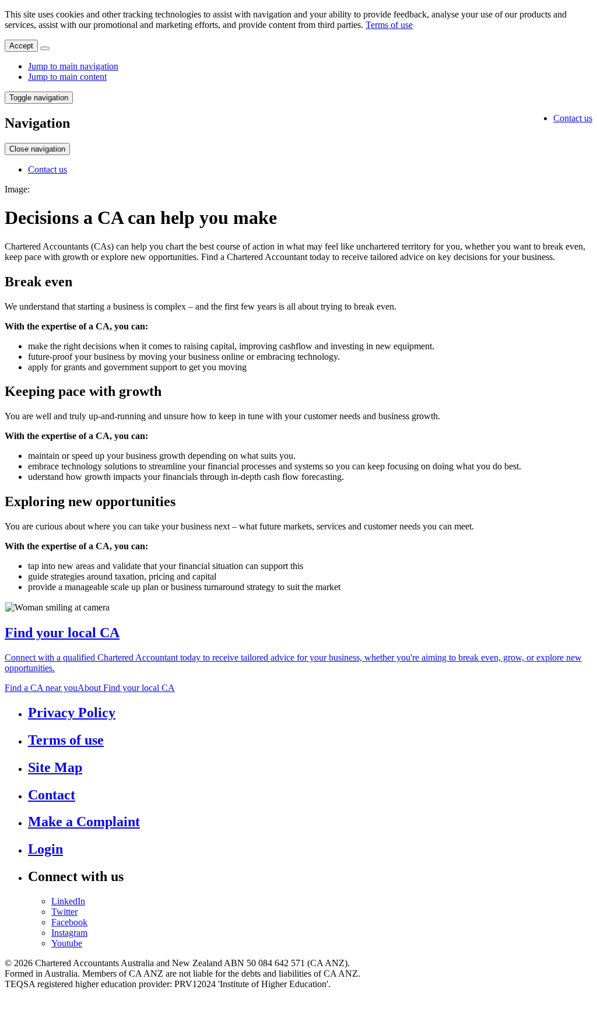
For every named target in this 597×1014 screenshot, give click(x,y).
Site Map (55, 767)
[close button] (45, 48)
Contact (51, 794)
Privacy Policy (71, 712)
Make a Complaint (84, 821)
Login (45, 849)
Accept (21, 45)
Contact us (572, 118)
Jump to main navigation (73, 66)
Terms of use (389, 25)
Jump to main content (67, 77)
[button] (39, 98)
